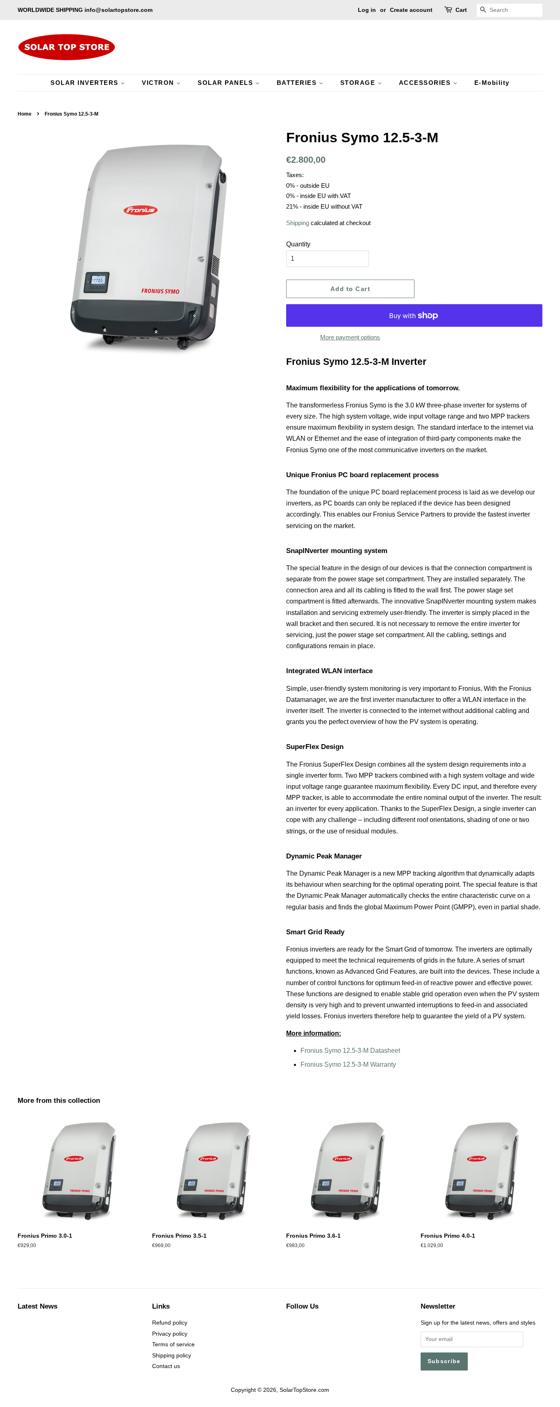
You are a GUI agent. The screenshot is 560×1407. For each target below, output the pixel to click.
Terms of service (173, 1344)
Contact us (166, 1366)
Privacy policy (169, 1334)
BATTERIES (298, 82)
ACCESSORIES (426, 82)
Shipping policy (171, 1355)
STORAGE (359, 82)
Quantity (298, 244)
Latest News (37, 1306)
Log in (367, 10)
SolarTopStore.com (304, 1390)
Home (25, 114)
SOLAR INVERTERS (85, 82)
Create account (411, 10)
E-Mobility (492, 82)
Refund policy (169, 1323)
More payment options (350, 337)
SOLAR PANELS (226, 82)
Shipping (297, 222)
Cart (461, 10)
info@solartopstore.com (118, 10)
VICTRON (159, 82)
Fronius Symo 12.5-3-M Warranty (348, 1064)
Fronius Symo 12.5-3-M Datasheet (350, 1050)
